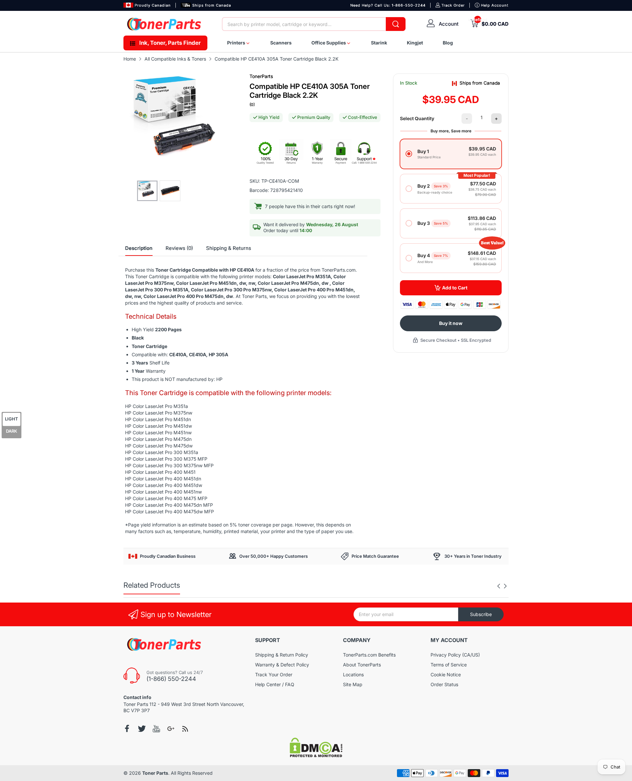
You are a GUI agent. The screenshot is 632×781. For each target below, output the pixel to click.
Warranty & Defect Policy (282, 664)
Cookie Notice (446, 674)
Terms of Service (449, 664)
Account (449, 24)
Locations (353, 674)
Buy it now (450, 323)
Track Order (453, 5)
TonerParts (261, 76)
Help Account (495, 5)
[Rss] (185, 729)
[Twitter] (142, 729)
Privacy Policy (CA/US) (455, 655)
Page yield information (152, 524)
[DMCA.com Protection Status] (316, 755)
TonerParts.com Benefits (369, 655)
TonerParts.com (339, 270)
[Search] (396, 24)
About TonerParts (362, 664)
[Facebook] (127, 728)
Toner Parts (155, 773)
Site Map (352, 684)
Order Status (444, 684)
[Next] (498, 586)
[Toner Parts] (164, 24)
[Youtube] (156, 729)
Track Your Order (273, 674)
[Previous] (505, 586)
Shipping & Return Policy (281, 655)
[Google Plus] (171, 729)
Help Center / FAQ (274, 684)
